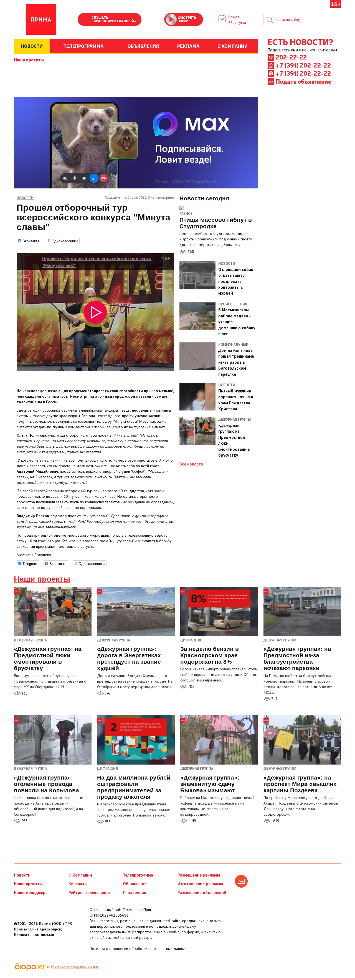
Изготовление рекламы (200, 883)
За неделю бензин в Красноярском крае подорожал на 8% (209, 655)
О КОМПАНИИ (232, 46)
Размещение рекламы (199, 875)
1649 (274, 820)
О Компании (80, 875)
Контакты (78, 883)
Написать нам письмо (34, 934)
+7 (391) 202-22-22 (303, 65)
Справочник (134, 892)
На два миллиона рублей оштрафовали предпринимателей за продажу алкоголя (133, 787)
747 (107, 693)
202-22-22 (291, 57)
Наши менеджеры (31, 892)
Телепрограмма (138, 875)
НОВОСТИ (32, 46)
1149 (191, 820)
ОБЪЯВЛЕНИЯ (143, 46)
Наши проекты (29, 59)
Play (84, 20)
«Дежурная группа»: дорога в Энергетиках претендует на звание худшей (129, 658)
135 (24, 693)
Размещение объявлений (202, 892)
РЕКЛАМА (188, 46)
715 (273, 698)
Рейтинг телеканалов (89, 892)
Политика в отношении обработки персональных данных (138, 948)
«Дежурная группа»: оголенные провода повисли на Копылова (46, 783)
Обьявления (134, 883)
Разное (185, 213)
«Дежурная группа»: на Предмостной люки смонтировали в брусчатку (48, 658)
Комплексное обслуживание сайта (75, 966)
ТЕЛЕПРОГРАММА (84, 46)
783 (190, 686)
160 (190, 251)
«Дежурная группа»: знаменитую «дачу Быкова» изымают (209, 783)
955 (107, 821)
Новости (22, 875)
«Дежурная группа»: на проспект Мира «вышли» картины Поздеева (300, 783)
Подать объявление (303, 81)
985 (24, 820)
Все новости (191, 464)
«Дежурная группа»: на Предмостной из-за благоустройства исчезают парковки (297, 658)
